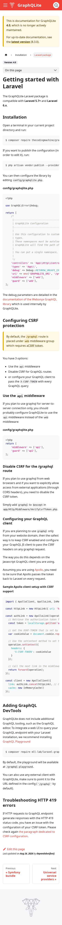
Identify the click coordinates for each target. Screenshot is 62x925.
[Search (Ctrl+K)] (56, 5)
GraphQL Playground (16, 741)
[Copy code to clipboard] (55, 140)
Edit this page (16, 849)
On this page (13, 70)
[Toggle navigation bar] (5, 5)
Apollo (39, 570)
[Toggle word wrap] (49, 140)
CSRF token (35, 346)
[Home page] (6, 55)
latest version (20, 42)
